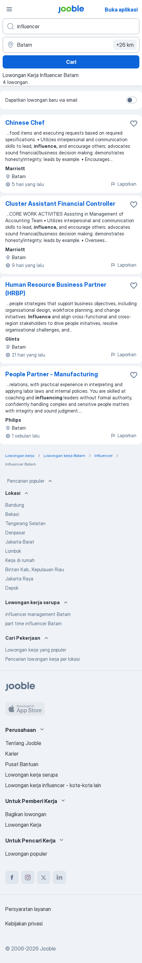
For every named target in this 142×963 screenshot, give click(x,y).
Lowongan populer (26, 853)
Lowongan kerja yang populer (35, 650)
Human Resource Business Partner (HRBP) (55, 289)
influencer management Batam (38, 614)
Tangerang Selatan (25, 523)
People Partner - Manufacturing (51, 374)
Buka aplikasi (121, 9)
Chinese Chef (25, 122)
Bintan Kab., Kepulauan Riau (34, 569)
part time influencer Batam (33, 623)
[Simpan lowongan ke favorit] (133, 123)
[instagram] (27, 877)
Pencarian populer (25, 481)
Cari (71, 62)
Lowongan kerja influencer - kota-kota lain (53, 785)
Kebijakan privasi (24, 923)
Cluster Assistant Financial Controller (60, 203)
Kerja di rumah (20, 560)
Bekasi (12, 514)
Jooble (48, 948)
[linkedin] (59, 877)
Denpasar (15, 532)
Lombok (13, 551)
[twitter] (43, 877)
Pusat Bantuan (21, 764)
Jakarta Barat (19, 542)
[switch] (131, 100)
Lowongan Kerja (23, 824)
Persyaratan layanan (28, 909)
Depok (11, 588)
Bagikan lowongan (25, 814)
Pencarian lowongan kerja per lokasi (42, 659)
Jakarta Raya (19, 578)
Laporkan (127, 184)
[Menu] (9, 9)
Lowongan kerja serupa (31, 774)
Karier (11, 753)
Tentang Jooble (23, 743)
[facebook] (11, 877)
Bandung (14, 505)
